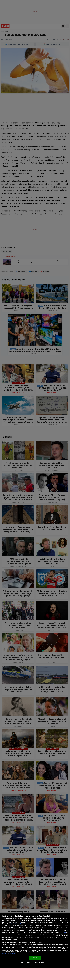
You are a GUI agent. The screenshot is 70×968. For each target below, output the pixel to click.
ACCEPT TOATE (35, 958)
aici (65, 932)
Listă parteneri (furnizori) (9, 953)
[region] (35, 940)
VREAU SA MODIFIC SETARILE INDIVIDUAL (35, 962)
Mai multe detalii (16, 924)
